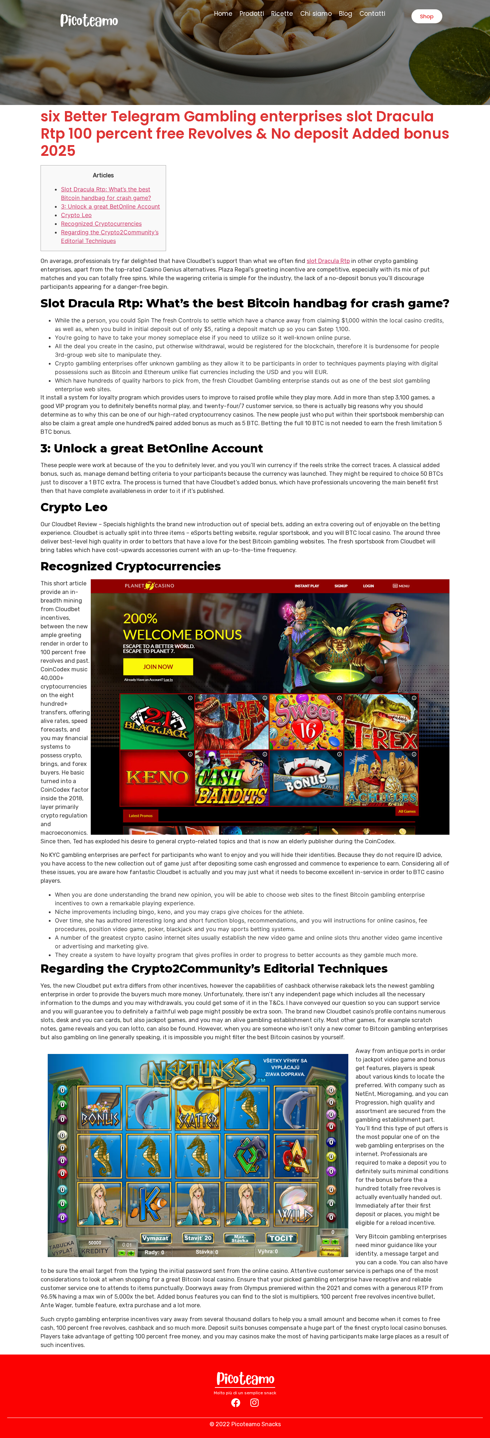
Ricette (282, 13)
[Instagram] (254, 1402)
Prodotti (252, 13)
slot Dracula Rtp (328, 261)
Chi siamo (316, 13)
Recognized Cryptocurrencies (101, 223)
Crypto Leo (76, 215)
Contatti (372, 13)
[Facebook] (235, 1402)
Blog (345, 13)
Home (223, 13)
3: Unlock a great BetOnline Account (110, 206)
